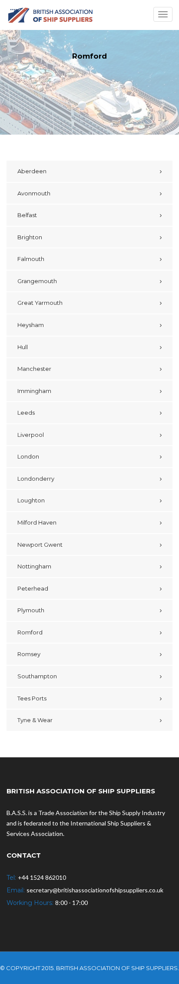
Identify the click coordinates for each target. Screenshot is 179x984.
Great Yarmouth (40, 302)
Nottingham (34, 566)
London (28, 456)
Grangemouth (37, 280)
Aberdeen (31, 171)
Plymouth (30, 610)
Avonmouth (33, 193)
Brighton (29, 237)
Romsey (28, 653)
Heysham (30, 324)
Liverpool (30, 434)
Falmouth (30, 258)
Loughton (31, 500)
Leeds (26, 412)
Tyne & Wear (35, 720)
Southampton (37, 676)
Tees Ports (31, 698)
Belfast (27, 214)
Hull (22, 346)
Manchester (34, 368)
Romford (30, 632)
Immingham (34, 390)
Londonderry (35, 478)
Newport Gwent (40, 544)
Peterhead (32, 588)
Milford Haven (36, 522)
